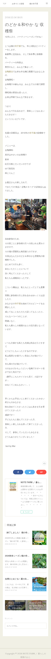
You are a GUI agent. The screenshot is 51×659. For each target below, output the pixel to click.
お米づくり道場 (18, 3)
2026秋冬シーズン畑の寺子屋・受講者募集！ (25, 555)
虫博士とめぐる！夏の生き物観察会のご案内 (25, 578)
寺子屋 (18, 45)
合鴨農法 (9, 71)
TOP (4, 3)
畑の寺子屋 (33, 3)
